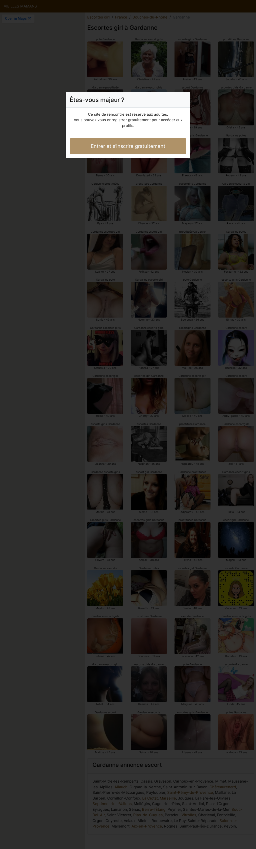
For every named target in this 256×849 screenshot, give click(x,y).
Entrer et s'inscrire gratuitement (128, 146)
